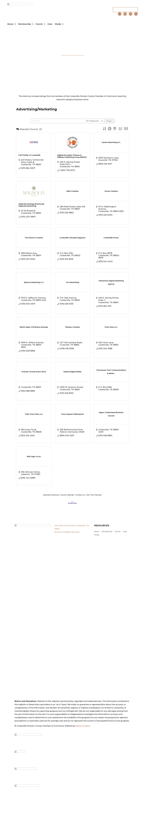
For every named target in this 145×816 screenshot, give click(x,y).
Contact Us (80, 495)
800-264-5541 (73, 532)
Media (58, 24)
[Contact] (119, 14)
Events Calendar (67, 495)
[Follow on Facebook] (125, 14)
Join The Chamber (125, 9)
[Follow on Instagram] (130, 14)
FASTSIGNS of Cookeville (29, 155)
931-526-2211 (60, 532)
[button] (17, 129)
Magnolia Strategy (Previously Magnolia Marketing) (31, 205)
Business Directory (51, 495)
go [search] (110, 121)
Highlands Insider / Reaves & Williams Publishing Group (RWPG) (72, 156)
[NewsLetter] (136, 14)
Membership (24, 24)
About (10, 24)
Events (39, 24)
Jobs (49, 24)
